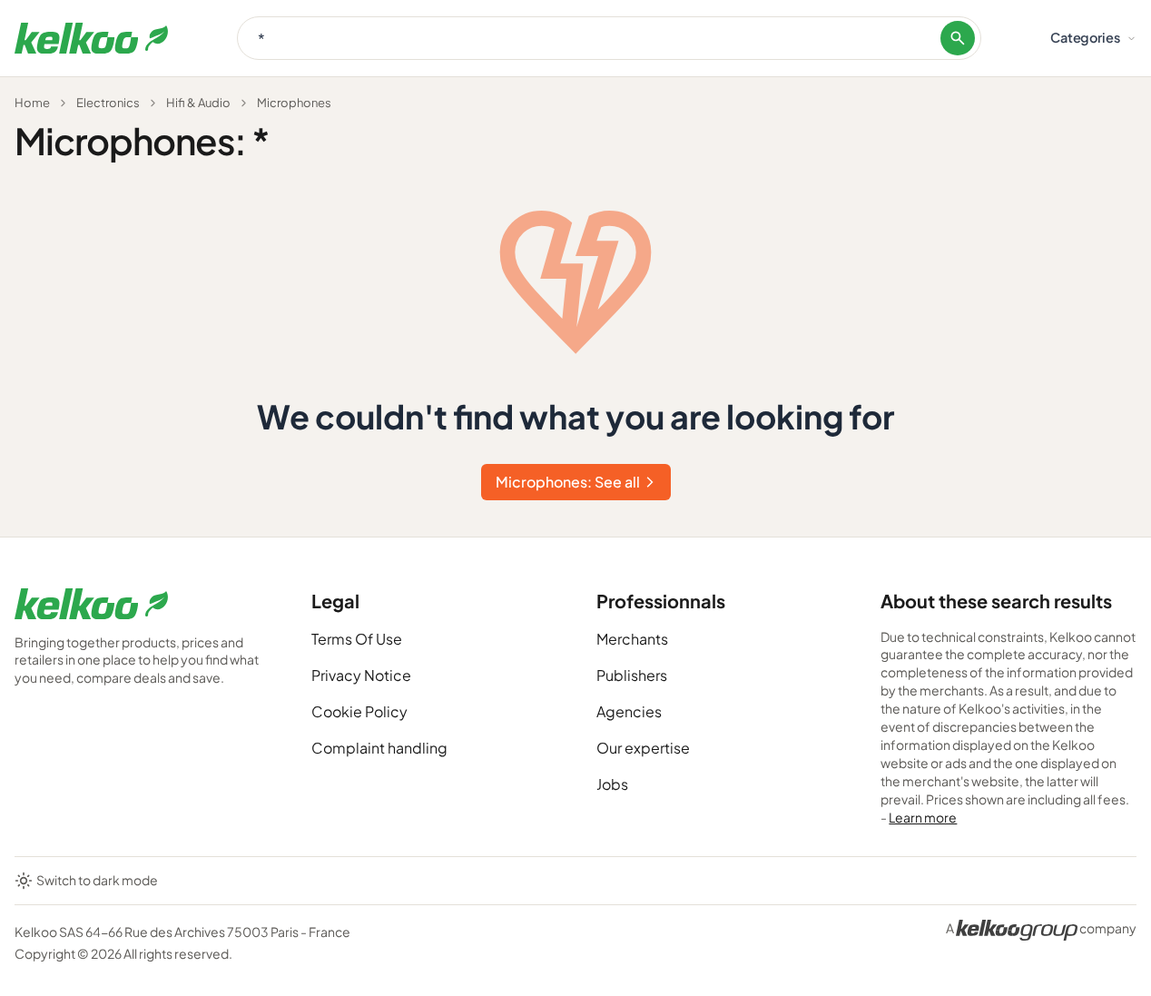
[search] (957, 38)
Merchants (632, 638)
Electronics (108, 102)
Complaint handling (379, 747)
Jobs (612, 784)
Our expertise (643, 747)
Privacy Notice (361, 675)
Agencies (629, 711)
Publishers (631, 675)
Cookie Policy (359, 711)
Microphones (294, 102)
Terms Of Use (356, 638)
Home (32, 102)
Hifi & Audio (198, 102)
